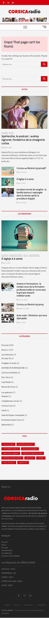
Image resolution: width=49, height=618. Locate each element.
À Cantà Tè (6, 358)
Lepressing (5, 613)
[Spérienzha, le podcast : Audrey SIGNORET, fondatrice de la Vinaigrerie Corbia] (24, 112)
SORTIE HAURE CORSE (12, 458)
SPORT (41, 458)
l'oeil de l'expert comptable (12, 415)
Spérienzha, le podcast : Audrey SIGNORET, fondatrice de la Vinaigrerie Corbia (23, 139)
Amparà (4, 396)
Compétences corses (10, 401)
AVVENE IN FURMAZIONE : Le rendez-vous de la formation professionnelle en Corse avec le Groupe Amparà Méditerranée (31, 289)
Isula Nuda (6, 382)
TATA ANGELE (8, 462)
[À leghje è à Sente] (7, 182)
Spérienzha (6, 424)
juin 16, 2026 (22, 172)
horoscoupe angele (30, 449)
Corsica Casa (7, 405)
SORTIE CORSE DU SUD (32, 453)
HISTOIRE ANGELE (10, 449)
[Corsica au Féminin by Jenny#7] (7, 171)
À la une (4, 132)
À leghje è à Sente (25, 179)
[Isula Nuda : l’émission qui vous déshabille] (7, 318)
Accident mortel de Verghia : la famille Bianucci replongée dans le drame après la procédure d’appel (31, 194)
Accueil (4, 542)
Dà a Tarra (5, 377)
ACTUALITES (8, 444)
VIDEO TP (23, 462)
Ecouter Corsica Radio (10, 556)
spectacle (29, 458)
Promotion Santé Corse (11, 420)
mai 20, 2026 (22, 202)
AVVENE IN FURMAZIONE (13, 368)
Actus (11, 132)
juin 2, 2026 (22, 183)
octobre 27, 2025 (23, 308)
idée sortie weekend (10, 453)
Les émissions (34, 255)
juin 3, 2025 (22, 322)
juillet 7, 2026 (7, 147)
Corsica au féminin (9, 372)
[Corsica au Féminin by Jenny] (7, 307)
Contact (7, 605)
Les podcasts (7, 392)
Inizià (3, 410)
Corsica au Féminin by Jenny (30, 304)
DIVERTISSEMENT (25, 444)
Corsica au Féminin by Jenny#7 (31, 168)
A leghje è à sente (15, 255)
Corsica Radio (7, 610)
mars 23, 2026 (22, 300)
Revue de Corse (8, 387)
